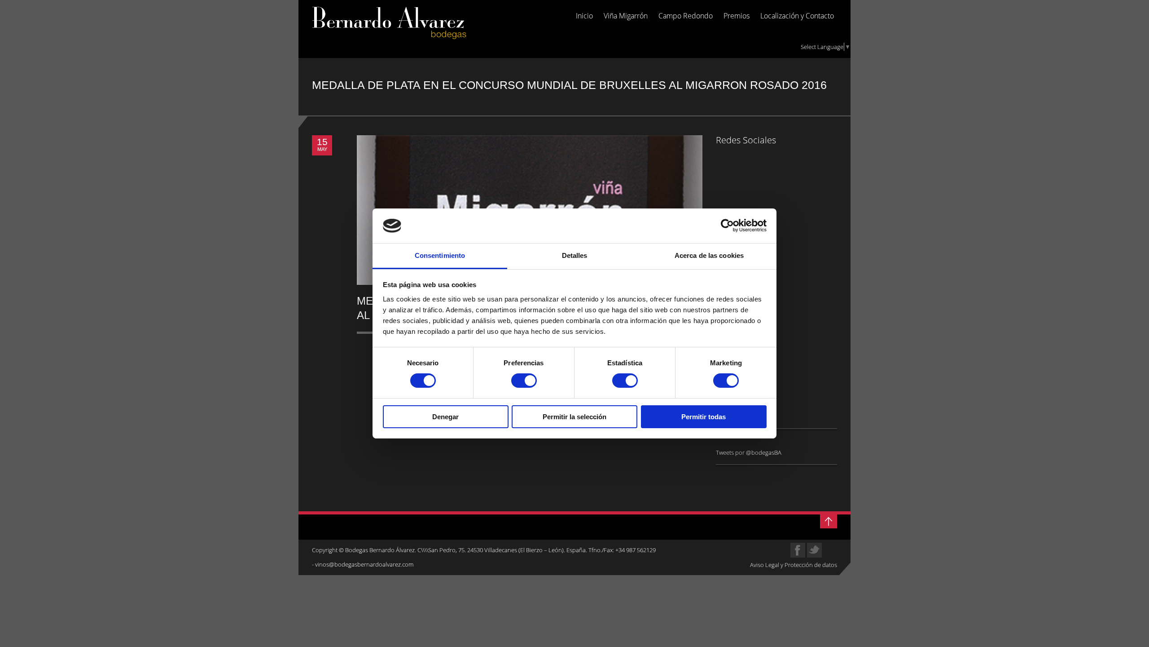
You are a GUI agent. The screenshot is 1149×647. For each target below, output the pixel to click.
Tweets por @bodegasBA (748, 452)
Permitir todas (703, 417)
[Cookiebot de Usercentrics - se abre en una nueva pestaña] (727, 225)
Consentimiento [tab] (440, 255)
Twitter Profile (814, 550)
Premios (737, 16)
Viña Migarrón (626, 16)
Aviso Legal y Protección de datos (793, 565)
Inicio (584, 16)
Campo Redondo (685, 16)
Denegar (445, 417)
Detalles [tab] (575, 255)
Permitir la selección (574, 417)
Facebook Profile (797, 550)
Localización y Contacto (797, 16)
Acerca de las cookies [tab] (709, 255)
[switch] (524, 380)
